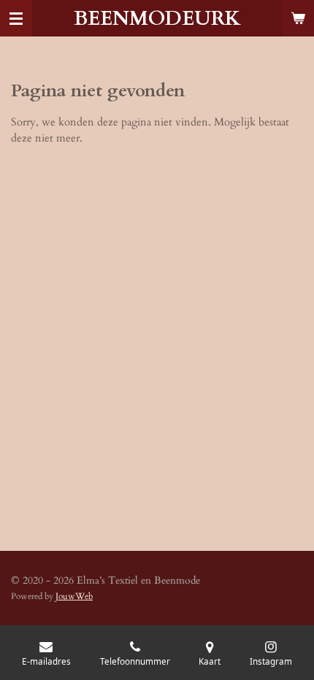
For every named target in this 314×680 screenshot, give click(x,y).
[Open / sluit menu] (16, 18)
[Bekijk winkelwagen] (298, 18)
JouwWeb (74, 596)
